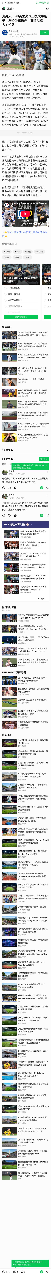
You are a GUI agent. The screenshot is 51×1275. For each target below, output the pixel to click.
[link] (9, 487)
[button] (3, 487)
